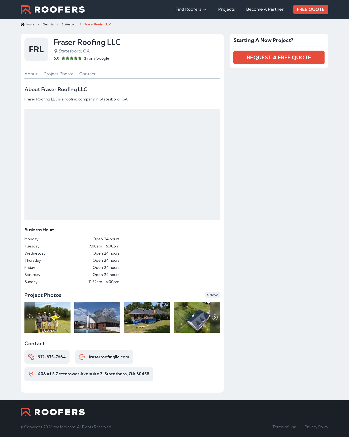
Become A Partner (265, 9)
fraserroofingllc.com (109, 357)
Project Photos (58, 73)
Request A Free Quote (279, 57)
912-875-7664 (52, 357)
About (31, 73)
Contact (87, 73)
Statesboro (69, 24)
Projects (226, 9)
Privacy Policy (316, 426)
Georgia (48, 24)
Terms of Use (284, 426)
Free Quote (311, 9)
